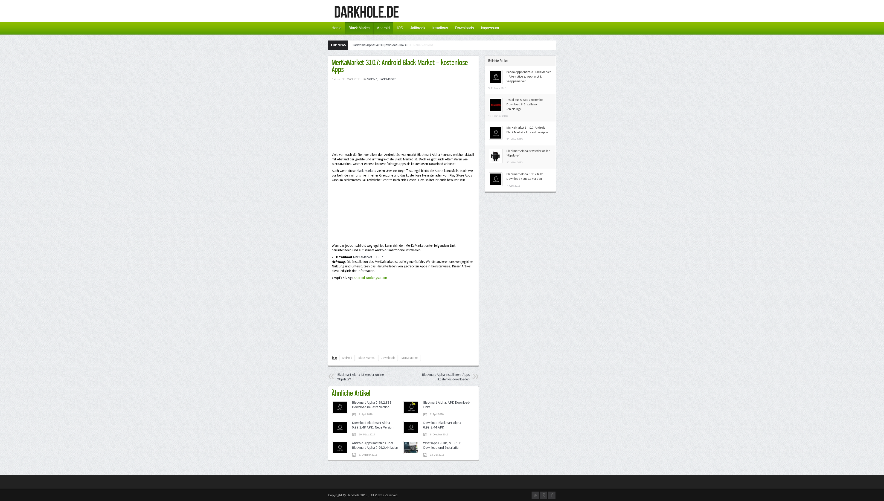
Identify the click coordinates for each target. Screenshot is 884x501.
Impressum (490, 28)
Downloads (464, 28)
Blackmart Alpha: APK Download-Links (446, 405)
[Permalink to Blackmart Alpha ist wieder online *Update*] (496, 162)
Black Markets (366, 171)
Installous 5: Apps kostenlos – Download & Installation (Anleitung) (526, 104)
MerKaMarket (409, 357)
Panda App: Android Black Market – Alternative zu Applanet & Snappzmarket (528, 76)
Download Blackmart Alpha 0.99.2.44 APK (442, 425)
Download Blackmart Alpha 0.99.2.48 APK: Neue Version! (392, 45)
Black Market (359, 28)
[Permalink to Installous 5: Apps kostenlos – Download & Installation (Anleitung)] (496, 111)
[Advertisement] (403, 119)
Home (336, 28)
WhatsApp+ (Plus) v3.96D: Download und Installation (442, 445)
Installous (440, 28)
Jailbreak (417, 28)
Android (383, 28)
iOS (400, 28)
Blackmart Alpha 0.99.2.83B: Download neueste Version (372, 405)
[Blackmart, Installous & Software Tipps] (366, 16)
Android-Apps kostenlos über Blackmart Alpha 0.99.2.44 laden (375, 445)
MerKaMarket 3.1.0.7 (368, 257)
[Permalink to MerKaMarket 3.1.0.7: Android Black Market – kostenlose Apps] (496, 138)
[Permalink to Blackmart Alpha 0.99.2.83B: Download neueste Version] (496, 185)
